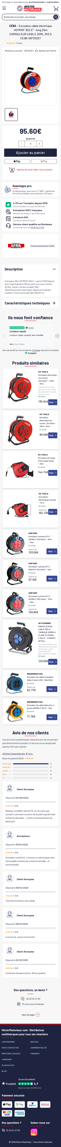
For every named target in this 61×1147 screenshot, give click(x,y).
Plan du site (8, 1065)
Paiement (35, 1053)
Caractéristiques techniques (27, 303)
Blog (4, 1071)
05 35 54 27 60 (37, 227)
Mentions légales (11, 1053)
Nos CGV (34, 1042)
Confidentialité (38, 1047)
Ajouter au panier (30, 152)
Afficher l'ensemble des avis (17, 753)
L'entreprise (8, 1042)
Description (14, 269)
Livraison (7, 1059)
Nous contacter (10, 1047)
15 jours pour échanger (33, 1004)
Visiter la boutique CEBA (42, 245)
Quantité (30, 138)
